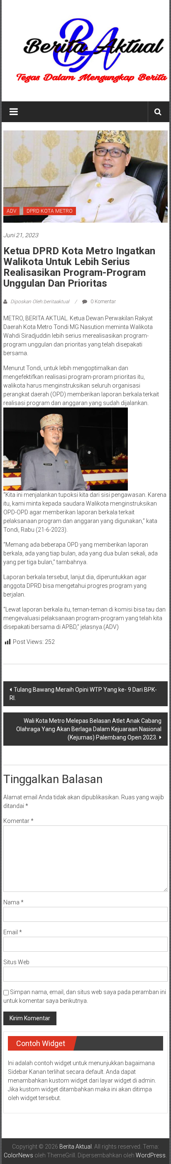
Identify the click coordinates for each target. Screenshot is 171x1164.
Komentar (18, 821)
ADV (11, 211)
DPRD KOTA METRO (50, 211)
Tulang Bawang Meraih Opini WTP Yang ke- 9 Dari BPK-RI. (83, 693)
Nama (13, 902)
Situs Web (16, 962)
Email (12, 932)
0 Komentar (102, 302)
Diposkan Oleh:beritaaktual (40, 302)
